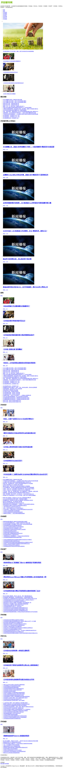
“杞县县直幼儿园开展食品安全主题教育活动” (13, 622)
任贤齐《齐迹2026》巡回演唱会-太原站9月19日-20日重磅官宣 (16, 490)
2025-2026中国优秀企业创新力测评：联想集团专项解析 (15, 498)
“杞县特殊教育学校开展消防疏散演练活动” (12, 525)
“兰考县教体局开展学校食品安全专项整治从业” (13, 631)
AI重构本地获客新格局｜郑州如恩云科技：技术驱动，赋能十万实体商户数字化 (20, 108)
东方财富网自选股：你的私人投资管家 (11, 392)
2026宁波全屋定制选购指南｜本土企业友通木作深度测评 (15, 396)
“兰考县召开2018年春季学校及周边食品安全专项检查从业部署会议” (18, 627)
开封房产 (5, 15)
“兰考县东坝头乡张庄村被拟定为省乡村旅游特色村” (14, 751)
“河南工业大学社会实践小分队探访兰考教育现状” (14, 684)
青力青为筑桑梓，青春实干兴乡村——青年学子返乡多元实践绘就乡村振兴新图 (20, 740)
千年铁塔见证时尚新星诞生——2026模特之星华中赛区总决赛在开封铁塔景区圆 (20, 114)
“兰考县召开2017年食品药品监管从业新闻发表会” (14, 625)
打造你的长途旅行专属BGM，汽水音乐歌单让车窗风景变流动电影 (17, 743)
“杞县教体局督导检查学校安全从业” (11, 532)
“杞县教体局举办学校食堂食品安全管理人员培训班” (14, 529)
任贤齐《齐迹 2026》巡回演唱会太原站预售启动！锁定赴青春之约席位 (18, 488)
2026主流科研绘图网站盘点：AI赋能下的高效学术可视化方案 (16, 522)
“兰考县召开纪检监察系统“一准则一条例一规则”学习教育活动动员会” (18, 706)
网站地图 (2, 763)
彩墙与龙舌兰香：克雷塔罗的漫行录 (11, 103)
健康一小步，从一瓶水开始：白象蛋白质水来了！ (14, 106)
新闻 (4, 11)
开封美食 (5, 16)
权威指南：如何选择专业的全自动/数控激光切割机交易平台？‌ (16, 492)
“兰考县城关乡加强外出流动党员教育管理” (12, 689)
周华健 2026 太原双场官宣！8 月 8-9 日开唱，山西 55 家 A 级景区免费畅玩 (19, 495)
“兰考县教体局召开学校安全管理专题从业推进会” (14, 546)
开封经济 (5, 12)
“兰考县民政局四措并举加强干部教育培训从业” (13, 688)
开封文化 (5, 17)
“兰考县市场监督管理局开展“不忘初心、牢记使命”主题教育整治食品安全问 (19, 630)
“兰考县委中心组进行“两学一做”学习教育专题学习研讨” (15, 697)
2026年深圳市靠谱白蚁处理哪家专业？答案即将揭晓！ (15, 110)
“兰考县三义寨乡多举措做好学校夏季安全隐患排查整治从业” (16, 543)
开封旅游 (5, 18)
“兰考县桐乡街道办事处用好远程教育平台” (12, 699)
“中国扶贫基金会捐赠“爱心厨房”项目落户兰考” (13, 605)
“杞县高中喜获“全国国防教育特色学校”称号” (13, 533)
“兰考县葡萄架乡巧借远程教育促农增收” (12, 686)
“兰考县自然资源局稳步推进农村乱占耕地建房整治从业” (15, 610)
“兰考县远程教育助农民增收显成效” (11, 687)
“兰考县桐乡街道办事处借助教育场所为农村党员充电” (15, 715)
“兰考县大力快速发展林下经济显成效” (11, 510)
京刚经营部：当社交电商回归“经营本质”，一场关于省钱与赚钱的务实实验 (19, 112)
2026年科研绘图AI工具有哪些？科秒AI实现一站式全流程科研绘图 (17, 524)
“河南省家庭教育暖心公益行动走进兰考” (12, 713)
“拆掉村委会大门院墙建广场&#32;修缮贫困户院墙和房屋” (15, 603)
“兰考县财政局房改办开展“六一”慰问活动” (12, 606)
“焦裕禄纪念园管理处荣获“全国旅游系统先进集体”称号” (15, 747)
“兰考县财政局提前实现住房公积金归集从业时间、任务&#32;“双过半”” (18, 599)
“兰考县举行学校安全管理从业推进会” (11, 544)
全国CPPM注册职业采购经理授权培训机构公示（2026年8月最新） (17, 107)
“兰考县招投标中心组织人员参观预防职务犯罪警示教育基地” (16, 696)
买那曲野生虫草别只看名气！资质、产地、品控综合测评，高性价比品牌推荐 (20, 387)
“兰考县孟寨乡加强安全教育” (9, 691)
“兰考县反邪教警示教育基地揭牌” (10, 714)
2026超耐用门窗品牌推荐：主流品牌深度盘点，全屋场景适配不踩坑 (18, 597)
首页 (4, 9)
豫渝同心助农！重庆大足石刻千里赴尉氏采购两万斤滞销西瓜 (16, 486)
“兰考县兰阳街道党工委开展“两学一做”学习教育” (14, 700)
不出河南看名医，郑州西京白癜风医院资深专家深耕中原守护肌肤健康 (18, 487)
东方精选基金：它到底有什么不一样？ (11, 115)
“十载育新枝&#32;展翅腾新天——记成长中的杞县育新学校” (16, 536)
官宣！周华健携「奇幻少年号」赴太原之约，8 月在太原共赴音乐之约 (18, 494)
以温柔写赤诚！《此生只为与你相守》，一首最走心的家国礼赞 (17, 395)
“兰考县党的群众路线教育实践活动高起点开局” (13, 695)
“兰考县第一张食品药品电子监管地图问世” (12, 626)
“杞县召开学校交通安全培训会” (10, 530)
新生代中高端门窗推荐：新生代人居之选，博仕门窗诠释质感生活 (17, 595)
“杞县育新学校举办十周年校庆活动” (11, 534)
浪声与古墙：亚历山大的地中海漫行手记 (12, 400)
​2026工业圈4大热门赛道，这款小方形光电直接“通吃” (14, 100)
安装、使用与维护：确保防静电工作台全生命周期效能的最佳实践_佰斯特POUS (20, 111)
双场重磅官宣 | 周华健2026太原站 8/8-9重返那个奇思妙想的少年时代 (18, 500)
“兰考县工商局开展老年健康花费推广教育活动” (13, 712)
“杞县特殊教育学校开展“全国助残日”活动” (12, 528)
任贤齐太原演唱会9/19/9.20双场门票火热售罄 (13, 484)
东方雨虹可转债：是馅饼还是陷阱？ (11, 391)
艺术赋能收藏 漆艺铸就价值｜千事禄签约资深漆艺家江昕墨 (16, 397)
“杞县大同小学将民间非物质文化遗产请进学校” (13, 526)
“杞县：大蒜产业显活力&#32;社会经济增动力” (13, 508)
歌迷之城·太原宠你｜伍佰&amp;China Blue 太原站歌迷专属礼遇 (17, 497)
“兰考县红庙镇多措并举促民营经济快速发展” (13, 512)
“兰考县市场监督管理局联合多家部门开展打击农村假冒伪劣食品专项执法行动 (20, 633)
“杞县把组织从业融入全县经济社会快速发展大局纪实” (15, 505)
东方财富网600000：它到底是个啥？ (11, 118)
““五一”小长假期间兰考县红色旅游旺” (11, 744)
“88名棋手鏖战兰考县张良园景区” (10, 748)
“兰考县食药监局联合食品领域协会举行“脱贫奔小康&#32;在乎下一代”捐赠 (19, 621)
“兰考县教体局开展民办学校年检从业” (11, 541)
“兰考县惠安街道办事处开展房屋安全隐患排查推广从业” (15, 609)
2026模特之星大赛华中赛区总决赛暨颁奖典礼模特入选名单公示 (17, 482)
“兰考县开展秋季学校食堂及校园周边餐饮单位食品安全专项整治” (17, 539)
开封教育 (5, 13)
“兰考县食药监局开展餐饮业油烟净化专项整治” (13, 619)
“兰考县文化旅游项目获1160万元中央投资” (12, 750)
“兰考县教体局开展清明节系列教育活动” (12, 718)
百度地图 (7, 763)
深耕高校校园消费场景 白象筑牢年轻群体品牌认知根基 (15, 521)
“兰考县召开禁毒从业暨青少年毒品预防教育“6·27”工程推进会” (17, 709)
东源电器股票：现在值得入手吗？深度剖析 (12, 388)
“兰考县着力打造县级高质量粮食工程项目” (12, 629)
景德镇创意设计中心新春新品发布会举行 (12, 742)
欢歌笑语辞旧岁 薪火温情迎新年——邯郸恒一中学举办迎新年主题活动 (18, 504)
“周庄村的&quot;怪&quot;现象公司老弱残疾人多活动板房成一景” (17, 602)
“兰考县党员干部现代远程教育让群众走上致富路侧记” (15, 717)
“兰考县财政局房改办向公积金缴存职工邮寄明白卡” (14, 601)
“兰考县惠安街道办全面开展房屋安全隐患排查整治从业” (15, 607)
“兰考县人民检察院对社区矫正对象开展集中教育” (14, 693)
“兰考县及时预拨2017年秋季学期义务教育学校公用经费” (15, 710)
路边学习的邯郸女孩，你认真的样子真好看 (12, 501)
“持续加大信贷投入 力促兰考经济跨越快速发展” (14, 513)
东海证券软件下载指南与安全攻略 (10, 390)
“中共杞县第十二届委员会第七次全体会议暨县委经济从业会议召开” (18, 509)
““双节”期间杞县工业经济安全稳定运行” (12, 506)
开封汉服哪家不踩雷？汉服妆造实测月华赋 (12, 99)
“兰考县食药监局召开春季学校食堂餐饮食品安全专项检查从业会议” (18, 542)
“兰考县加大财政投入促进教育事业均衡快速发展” (14, 692)
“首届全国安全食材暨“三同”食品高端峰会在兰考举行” (15, 623)
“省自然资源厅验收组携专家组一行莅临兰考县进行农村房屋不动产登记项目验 (20, 611)
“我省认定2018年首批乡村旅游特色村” (11, 752)
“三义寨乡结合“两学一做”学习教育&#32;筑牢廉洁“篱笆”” (15, 702)
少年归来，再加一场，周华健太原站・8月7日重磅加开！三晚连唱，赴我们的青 (20, 491)
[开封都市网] (6, 3)
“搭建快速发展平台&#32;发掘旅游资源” (11, 746)
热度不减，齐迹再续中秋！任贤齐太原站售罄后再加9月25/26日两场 (18, 483)
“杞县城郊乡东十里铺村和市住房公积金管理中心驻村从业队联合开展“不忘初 (20, 598)
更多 (1, 295)
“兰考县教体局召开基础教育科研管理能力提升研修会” (15, 705)
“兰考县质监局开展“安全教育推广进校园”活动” (13, 708)
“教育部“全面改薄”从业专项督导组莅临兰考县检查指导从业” (16, 704)
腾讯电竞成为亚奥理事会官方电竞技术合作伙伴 (13, 502)
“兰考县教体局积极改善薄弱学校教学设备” (12, 537)
